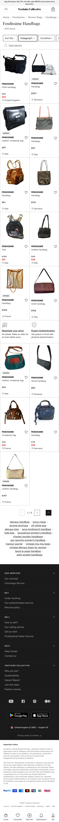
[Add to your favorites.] (26, 84)
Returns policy (12, 607)
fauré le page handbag (28, 551)
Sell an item (11, 631)
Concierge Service (14, 583)
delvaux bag (12, 529)
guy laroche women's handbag (27, 540)
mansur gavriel (14, 544)
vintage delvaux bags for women (27, 547)
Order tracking (12, 598)
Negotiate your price (13, 330)
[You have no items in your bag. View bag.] (53, 9)
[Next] (37, 513)
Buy (7, 593)
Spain (48, 806)
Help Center (11, 651)
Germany (40, 806)
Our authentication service (19, 602)
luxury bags (39, 522)
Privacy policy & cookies (28, 735)
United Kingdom (17, 806)
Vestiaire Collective (17, 665)
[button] (53, 9)
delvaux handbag (20, 522)
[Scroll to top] (48, 513)
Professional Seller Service (19, 636)
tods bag (9, 533)
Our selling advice (14, 627)
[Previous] (22, 513)
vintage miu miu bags (38, 544)
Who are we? (12, 671)
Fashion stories (13, 689)
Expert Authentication (43, 330)
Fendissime (18, 17)
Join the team (12, 684)
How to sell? (11, 622)
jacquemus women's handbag (35, 533)
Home (6, 17)
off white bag (38, 525)
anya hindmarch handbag (36, 529)
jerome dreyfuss (19, 525)
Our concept (11, 578)
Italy (53, 806)
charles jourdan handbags (28, 536)
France (6, 806)
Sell (7, 617)
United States (30, 806)
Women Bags (35, 17)
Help (7, 646)
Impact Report (12, 680)
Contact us (10, 656)
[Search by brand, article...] (6, 9)
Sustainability (12, 675)
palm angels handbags (29, 555)
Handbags (51, 17)
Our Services (12, 573)
